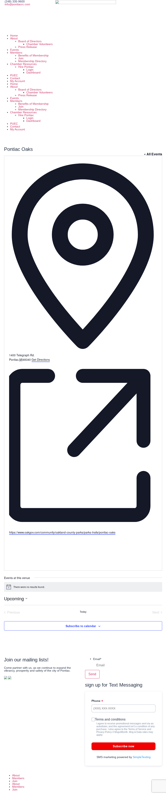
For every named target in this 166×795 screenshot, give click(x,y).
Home (14, 35)
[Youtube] (149, 5)
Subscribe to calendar (81, 626)
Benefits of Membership (33, 55)
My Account (17, 81)
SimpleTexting (142, 757)
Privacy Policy (104, 732)
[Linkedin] (138, 5)
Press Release (27, 47)
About (14, 38)
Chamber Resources (23, 64)
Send (92, 674)
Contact (15, 78)
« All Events (153, 154)
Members (16, 52)
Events (14, 49)
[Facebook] (116, 5)
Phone (96, 700)
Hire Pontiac (26, 66)
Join (20, 58)
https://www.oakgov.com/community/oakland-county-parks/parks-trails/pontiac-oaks (62, 532)
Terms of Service (137, 729)
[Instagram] (127, 5)
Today (83, 611)
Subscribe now (123, 746)
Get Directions (41, 360)
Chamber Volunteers (39, 44)
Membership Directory (32, 61)
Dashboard (33, 72)
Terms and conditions (110, 719)
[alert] (83, 587)
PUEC (14, 75)
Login (29, 69)
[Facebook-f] (90, 782)
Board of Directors (30, 41)
